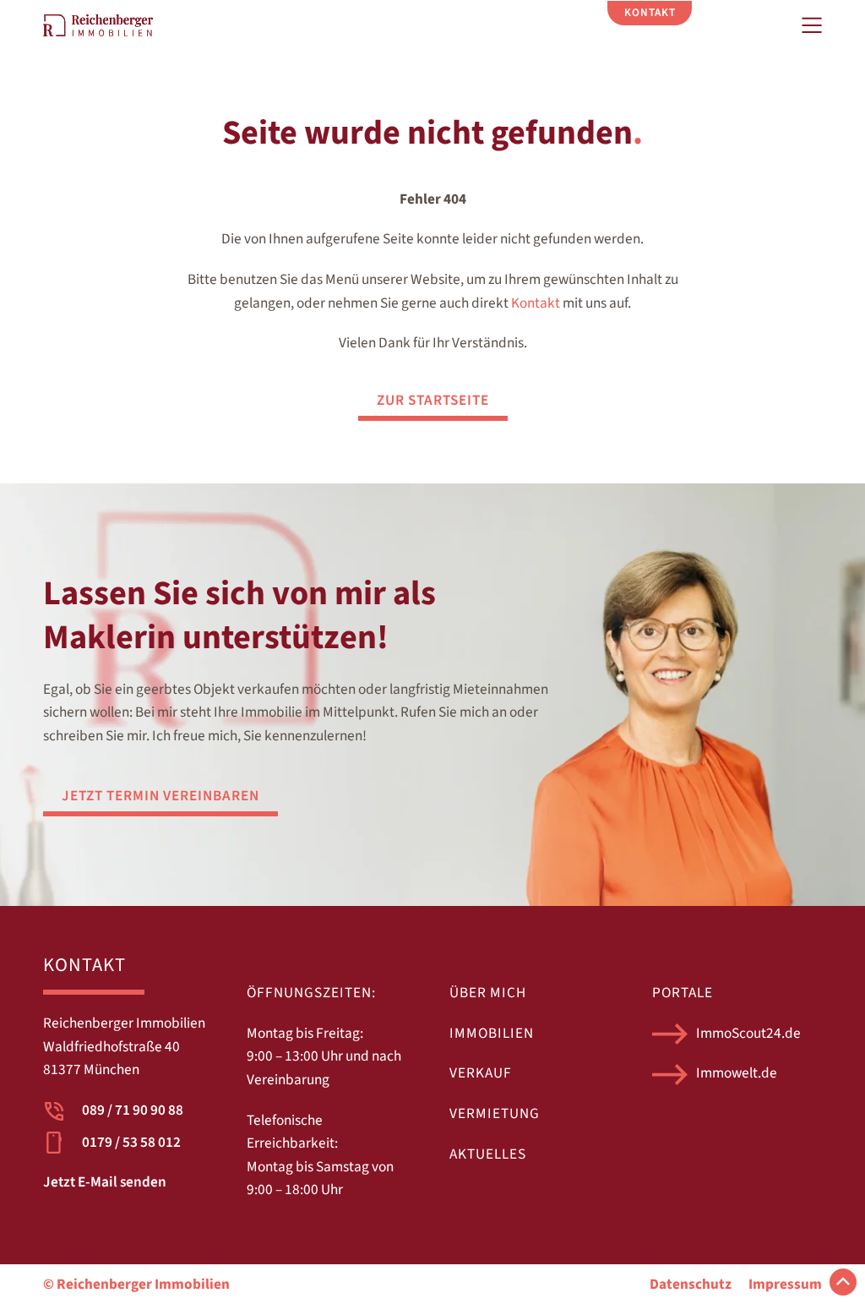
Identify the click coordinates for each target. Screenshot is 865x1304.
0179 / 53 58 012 (131, 1142)
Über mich (487, 992)
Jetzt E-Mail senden (104, 1181)
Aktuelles (487, 1154)
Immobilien (491, 1033)
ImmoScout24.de (748, 1033)
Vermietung (494, 1113)
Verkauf (480, 1072)
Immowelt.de (736, 1072)
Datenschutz (691, 1284)
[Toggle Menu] (812, 25)
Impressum (785, 1284)
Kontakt (535, 303)
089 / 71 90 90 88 (132, 1110)
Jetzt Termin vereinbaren (160, 795)
